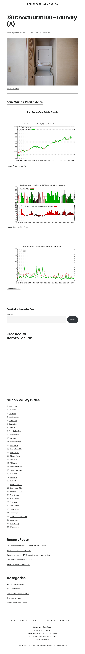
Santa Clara (15, 509)
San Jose (13, 502)
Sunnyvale (14, 520)
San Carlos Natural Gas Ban (18, 564)
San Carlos (14, 498)
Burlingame (14, 417)
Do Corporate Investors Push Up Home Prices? (27, 546)
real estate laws (13, 589)
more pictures (13, 88)
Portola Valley (16, 484)
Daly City (12, 427)
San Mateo (14, 506)
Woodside (14, 527)
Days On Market (13, 288)
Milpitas (13, 463)
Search (10, 314)
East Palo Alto (15, 431)
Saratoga (14, 513)
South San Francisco (18, 516)
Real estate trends (14, 598)
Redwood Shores (17, 491)
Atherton (13, 406)
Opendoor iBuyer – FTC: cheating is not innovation (28, 555)
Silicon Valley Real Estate (26, 646)
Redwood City (16, 488)
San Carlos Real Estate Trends (42, 112)
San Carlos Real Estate (25, 102)
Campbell (13, 420)
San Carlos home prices (17, 603)
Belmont (12, 410)
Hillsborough (15, 442)
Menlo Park (15, 456)
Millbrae (13, 459)
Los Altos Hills (16, 449)
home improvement (15, 584)
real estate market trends (18, 593)
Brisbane (12, 413)
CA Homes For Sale (60, 646)
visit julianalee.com (42, 639)
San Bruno (14, 495)
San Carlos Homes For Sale (20, 309)
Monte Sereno (16, 466)
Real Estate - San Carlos (42, 4)
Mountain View (16, 470)
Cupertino (13, 424)
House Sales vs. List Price (17, 227)
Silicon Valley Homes (44, 646)
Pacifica (13, 477)
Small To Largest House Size (19, 550)
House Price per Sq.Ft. (16, 166)
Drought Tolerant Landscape (19, 560)
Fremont (14, 438)
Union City (14, 523)
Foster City (13, 434)
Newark (13, 474)
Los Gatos (14, 452)
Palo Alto (14, 481)
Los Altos (14, 445)
